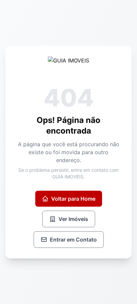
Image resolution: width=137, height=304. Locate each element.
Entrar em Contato (73, 239)
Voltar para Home (73, 198)
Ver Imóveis (73, 219)
